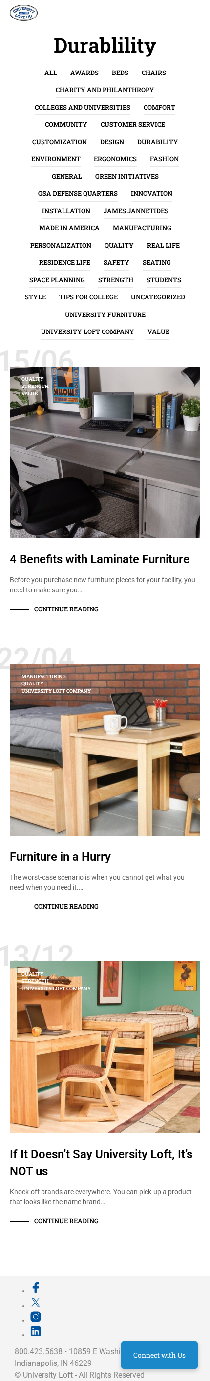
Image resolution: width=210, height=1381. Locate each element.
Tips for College (88, 297)
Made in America (69, 227)
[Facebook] (36, 1291)
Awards (84, 72)
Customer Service (133, 124)
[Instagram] (36, 1320)
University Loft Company (87, 331)
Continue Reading (66, 609)
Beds (120, 72)
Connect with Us (159, 1355)
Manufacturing (142, 227)
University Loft (48, 1375)
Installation (66, 210)
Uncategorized (158, 297)
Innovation (151, 193)
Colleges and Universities (82, 107)
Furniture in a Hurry (60, 857)
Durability (157, 141)
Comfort (159, 107)
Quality (119, 245)
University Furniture (105, 314)
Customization (59, 141)
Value (158, 331)
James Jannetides (136, 210)
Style (35, 297)
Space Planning (57, 280)
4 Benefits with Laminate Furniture (99, 559)
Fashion (164, 158)
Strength (115, 280)
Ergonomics (115, 158)
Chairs (154, 72)
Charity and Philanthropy (105, 89)
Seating (157, 262)
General (67, 176)
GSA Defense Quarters (78, 193)
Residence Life (64, 262)
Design (112, 141)
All (50, 72)
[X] (36, 1305)
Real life (163, 245)
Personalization (60, 245)
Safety (116, 262)
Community (66, 124)
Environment (56, 158)
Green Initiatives (127, 176)
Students (164, 280)
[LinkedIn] (36, 1335)
